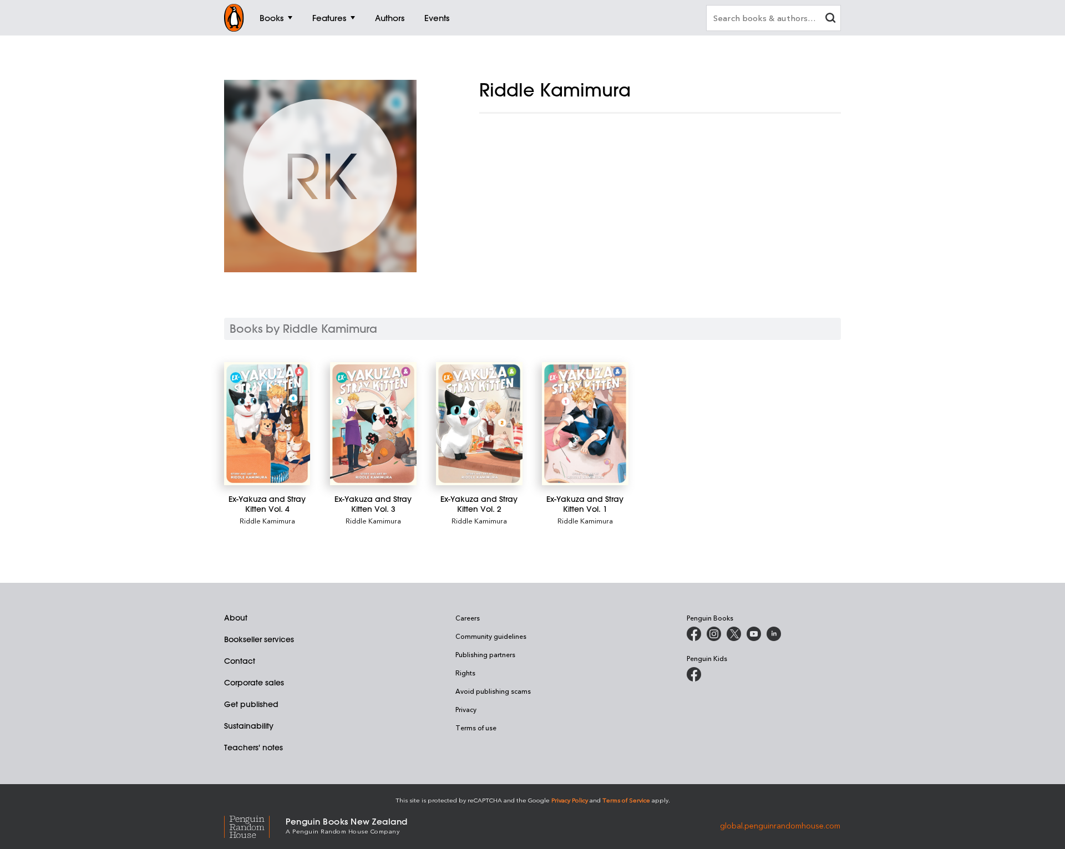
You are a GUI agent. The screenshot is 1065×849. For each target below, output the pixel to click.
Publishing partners (485, 654)
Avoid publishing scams (493, 691)
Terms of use (475, 728)
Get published (251, 704)
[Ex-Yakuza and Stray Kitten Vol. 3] (373, 423)
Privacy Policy (569, 800)
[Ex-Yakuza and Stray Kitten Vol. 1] (585, 423)
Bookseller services (259, 639)
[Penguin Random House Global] (255, 825)
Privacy (465, 709)
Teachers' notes (253, 748)
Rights (465, 673)
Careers (467, 618)
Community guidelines (490, 636)
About (235, 618)
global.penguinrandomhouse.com (780, 825)
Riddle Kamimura (267, 520)
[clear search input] (830, 19)
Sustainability (248, 726)
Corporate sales (254, 683)
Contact (239, 661)
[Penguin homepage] (234, 18)
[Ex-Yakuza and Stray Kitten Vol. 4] (267, 423)
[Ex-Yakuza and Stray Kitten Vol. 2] (479, 423)
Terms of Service (626, 800)
